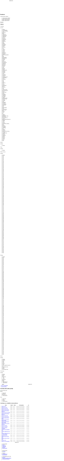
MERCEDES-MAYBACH (6, 119)
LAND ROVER (4, 89)
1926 (3, 167)
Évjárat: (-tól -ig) (2, 151)
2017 (3, 265)
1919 (3, 161)
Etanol (3, 380)
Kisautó (3, 444)
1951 (3, 321)
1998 (3, 281)
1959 (3, 195)
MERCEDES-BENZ (5, 54)
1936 (3, 176)
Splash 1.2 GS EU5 (4, 426)
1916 (3, 159)
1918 (3, 349)
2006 (3, 235)
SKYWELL (4, 126)
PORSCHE (4, 63)
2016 (3, 244)
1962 (3, 198)
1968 (3, 203)
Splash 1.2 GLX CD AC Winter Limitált (5, 420)
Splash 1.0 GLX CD (5, 408)
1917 (3, 160)
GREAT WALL (4, 109)
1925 (3, 343)
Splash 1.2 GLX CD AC (5, 416)
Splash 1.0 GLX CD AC (5, 409)
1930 (3, 171)
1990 (3, 222)
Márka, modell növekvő (5, 20)
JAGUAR (3, 47)
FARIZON (4, 135)
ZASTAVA (4, 79)
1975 (3, 209)
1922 (3, 164)
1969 (3, 204)
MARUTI (3, 52)
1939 (3, 178)
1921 (3, 163)
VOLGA (3, 118)
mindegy (3, 29)
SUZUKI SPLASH (6, 388)
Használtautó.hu (4, 454)
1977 (3, 211)
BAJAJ (3, 91)
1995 (3, 226)
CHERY (3, 133)
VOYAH (3, 132)
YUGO (3, 78)
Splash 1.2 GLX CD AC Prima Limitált (5, 422)
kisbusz (3, 368)
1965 (3, 309)
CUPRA (3, 121)
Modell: (1, 142)
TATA (3, 73)
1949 (3, 187)
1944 (3, 327)
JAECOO (3, 130)
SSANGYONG (4, 70)
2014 (3, 242)
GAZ (3, 83)
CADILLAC (4, 34)
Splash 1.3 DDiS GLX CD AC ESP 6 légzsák (6, 434)
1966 (3, 201)
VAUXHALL (4, 104)
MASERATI (4, 53)
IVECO (3, 84)
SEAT (3, 67)
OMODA (3, 129)
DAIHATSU (4, 39)
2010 (3, 239)
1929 (3, 170)
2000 (3, 230)
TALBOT (3, 72)
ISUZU (3, 46)
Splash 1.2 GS (4, 440)
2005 (3, 234)
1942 (3, 181)
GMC (3, 101)
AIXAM (3, 99)
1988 (3, 220)
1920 (3, 162)
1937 (3, 177)
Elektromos (4, 379)
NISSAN (3, 59)
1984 (3, 293)
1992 (3, 223)
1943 (3, 182)
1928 (3, 169)
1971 (3, 304)
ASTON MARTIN (5, 31)
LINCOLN (4, 103)
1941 (3, 180)
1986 (3, 218)
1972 (3, 206)
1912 (3, 354)
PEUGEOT (4, 61)
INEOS (3, 125)
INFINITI (3, 45)
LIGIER (3, 97)
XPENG (3, 136)
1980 (3, 213)
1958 (3, 315)
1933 (3, 173)
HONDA (3, 43)
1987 (3, 219)
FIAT (3, 42)
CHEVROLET (4, 35)
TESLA (3, 114)
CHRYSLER (4, 36)
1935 (3, 175)
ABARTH (3, 115)
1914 (3, 157)
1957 (3, 194)
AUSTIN (3, 100)
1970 (3, 205)
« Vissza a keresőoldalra (4, 385)
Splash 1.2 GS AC (4, 425)
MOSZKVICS (4, 58)
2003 (3, 233)
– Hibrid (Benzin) (4, 381)
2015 (3, 243)
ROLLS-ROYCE (5, 117)
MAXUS (3, 137)
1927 (3, 168)
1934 (3, 174)
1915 (3, 158)
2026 (3, 252)
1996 (3, 227)
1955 (3, 192)
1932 (3, 337)
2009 (3, 238)
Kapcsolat (3, 457)
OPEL (3, 60)
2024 (3, 259)
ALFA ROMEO (4, 30)
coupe (3, 364)
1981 (3, 214)
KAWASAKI (4, 92)
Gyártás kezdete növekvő (6, 18)
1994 (3, 225)
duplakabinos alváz (5, 366)
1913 (3, 156)
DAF (3, 106)
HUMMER (4, 102)
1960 (3, 196)
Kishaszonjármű (4, 448)
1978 (3, 298)
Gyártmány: (2, 26)
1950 (3, 188)
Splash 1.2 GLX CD (5, 415)
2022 (3, 249)
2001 (3, 231)
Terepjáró (3, 447)
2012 (3, 240)
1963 (3, 199)
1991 (3, 287)
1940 (3, 179)
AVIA (3, 105)
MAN (3, 108)
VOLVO (3, 76)
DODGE (3, 40)
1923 (3, 165)
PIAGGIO (3, 87)
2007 (3, 236)
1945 (3, 326)
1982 (3, 215)
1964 (3, 310)
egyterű (3, 363)
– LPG (3, 377)
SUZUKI (3, 71)
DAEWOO (4, 38)
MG (2, 55)
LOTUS (3, 51)
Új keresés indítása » (4, 386)
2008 (3, 237)
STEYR (3, 111)
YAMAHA (4, 95)
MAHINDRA (4, 85)
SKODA (3, 68)
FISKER (3, 120)
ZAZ (3, 80)
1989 (3, 221)
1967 (3, 202)
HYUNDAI (4, 44)
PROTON (3, 64)
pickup (3, 367)
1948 (3, 186)
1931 (3, 338)
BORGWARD (4, 107)
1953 (3, 190)
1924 (3, 166)
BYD (3, 124)
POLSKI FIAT (4, 62)
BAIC (3, 139)
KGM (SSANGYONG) (5, 131)
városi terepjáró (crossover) (6, 365)
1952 (3, 189)
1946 (3, 184)
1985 (3, 292)
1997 (3, 282)
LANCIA (3, 49)
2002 (3, 232)
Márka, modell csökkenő (6, 19)
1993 (3, 224)
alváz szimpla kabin (5, 369)
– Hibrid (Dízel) (4, 382)
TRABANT (4, 75)
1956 (3, 193)
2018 (3, 264)
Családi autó (4, 446)
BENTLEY (4, 32)
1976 (3, 210)
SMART (3, 69)
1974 (3, 208)
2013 (3, 241)
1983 (3, 216)
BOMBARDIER (4, 98)
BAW (3, 140)
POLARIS (3, 96)
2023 (3, 250)
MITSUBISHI (4, 57)
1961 (3, 197)
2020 (3, 247)
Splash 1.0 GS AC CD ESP (6, 412)
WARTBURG (4, 77)
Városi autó (4, 445)
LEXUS (3, 50)
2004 (3, 276)
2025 (3, 251)
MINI (3, 56)
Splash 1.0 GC (4, 406)
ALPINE (3, 122)
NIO (3, 128)
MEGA (3, 86)
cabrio (3, 362)
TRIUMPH (4, 94)
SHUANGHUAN (5, 90)
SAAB (3, 66)
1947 (3, 185)
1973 (3, 207)
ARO (3, 81)
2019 (3, 246)
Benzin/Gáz (4, 376)
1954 (3, 191)
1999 (3, 229)
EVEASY (3, 134)
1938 (3, 332)
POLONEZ (4, 116)
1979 (3, 212)
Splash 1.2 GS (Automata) (5, 441)
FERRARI (3, 41)
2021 (3, 248)
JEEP (3, 88)
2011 (3, 270)
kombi (3, 361)
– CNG (3, 378)
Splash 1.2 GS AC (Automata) (4, 428)
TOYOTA (3, 74)
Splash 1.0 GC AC (4, 407)
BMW (3, 33)
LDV (3, 112)
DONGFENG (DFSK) (5, 123)
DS (2, 113)
